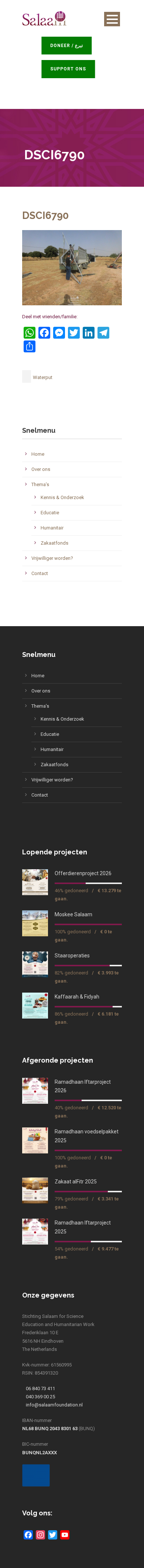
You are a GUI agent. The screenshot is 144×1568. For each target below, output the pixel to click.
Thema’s (40, 484)
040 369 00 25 (40, 1396)
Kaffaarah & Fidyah (77, 997)
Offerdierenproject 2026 (83, 873)
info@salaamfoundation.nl (54, 1405)
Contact (39, 573)
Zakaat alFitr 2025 (76, 1182)
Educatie (50, 512)
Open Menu (112, 19)
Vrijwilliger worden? (52, 558)
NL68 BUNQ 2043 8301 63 (50, 1428)
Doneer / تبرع (70, 45)
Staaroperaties (72, 956)
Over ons (40, 469)
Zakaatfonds (54, 543)
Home (37, 454)
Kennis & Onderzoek (62, 497)
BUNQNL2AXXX (39, 1452)
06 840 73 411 (40, 1388)
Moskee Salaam (73, 914)
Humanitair (52, 528)
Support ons (72, 69)
